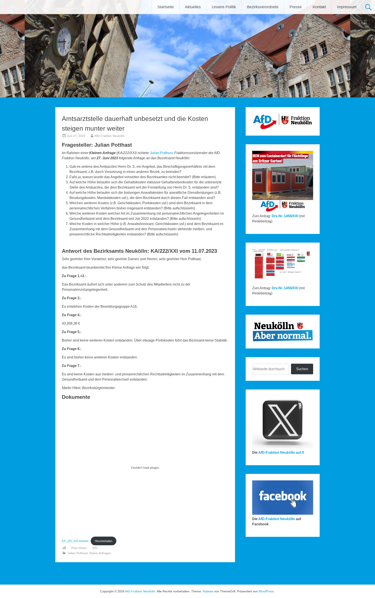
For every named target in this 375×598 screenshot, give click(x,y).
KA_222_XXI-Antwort (75, 541)
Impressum (346, 7)
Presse (295, 7)
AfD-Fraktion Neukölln (109, 136)
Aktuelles (193, 7)
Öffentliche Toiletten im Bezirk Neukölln (87, 573)
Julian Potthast (161, 153)
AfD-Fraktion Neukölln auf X (281, 452)
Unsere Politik (224, 7)
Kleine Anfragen (100, 553)
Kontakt (319, 7)
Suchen (302, 369)
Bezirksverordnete (262, 7)
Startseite (165, 7)
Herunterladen (103, 541)
